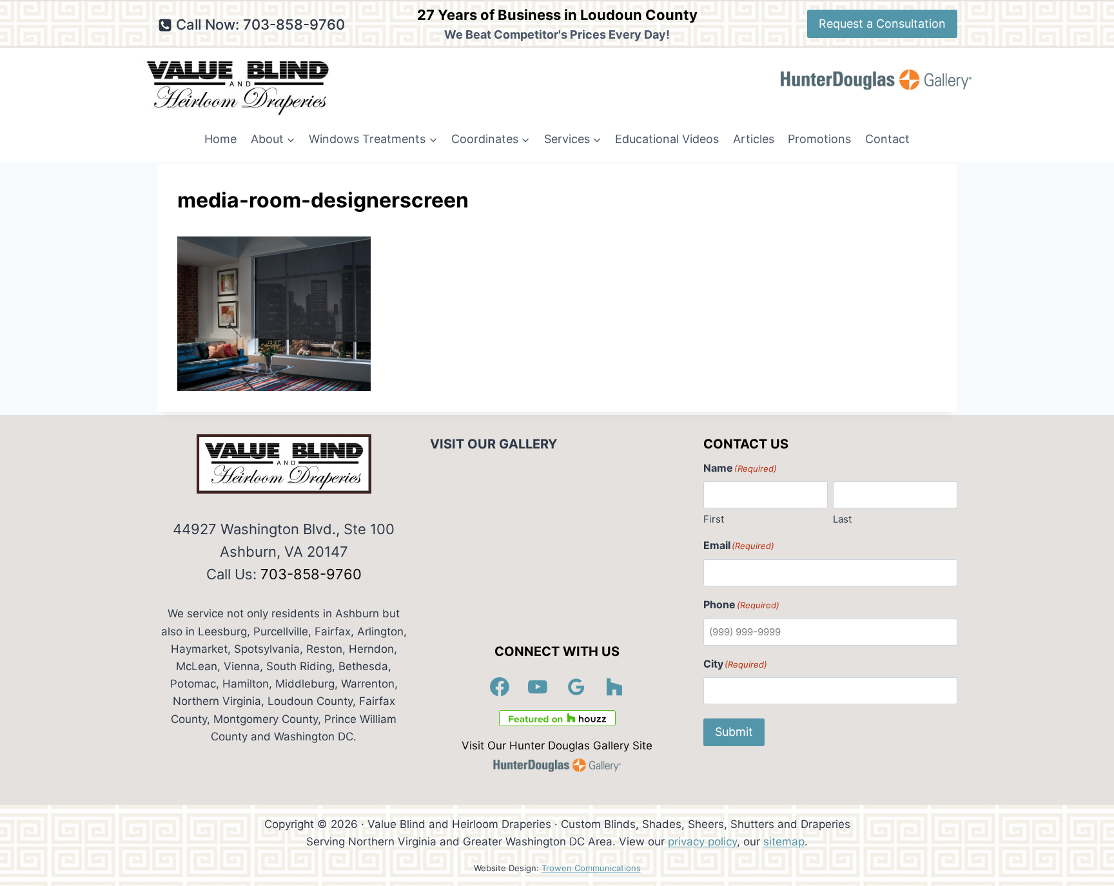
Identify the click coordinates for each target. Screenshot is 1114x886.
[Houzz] (615, 687)
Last (842, 519)
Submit (734, 731)
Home (220, 139)
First (713, 519)
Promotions (819, 139)
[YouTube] (538, 687)
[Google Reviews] (576, 687)
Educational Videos (667, 139)
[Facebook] (499, 687)
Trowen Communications (591, 868)
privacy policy (702, 841)
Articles (753, 139)
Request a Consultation (882, 23)
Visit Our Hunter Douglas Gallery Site (557, 745)
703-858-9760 (311, 574)
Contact (887, 139)
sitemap (784, 841)
